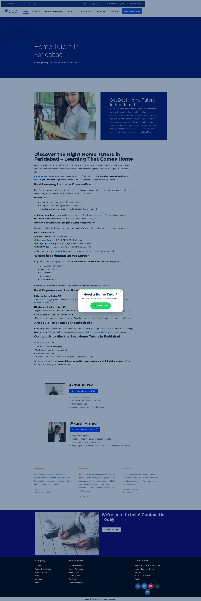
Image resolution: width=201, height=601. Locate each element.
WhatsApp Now (100, 305)
